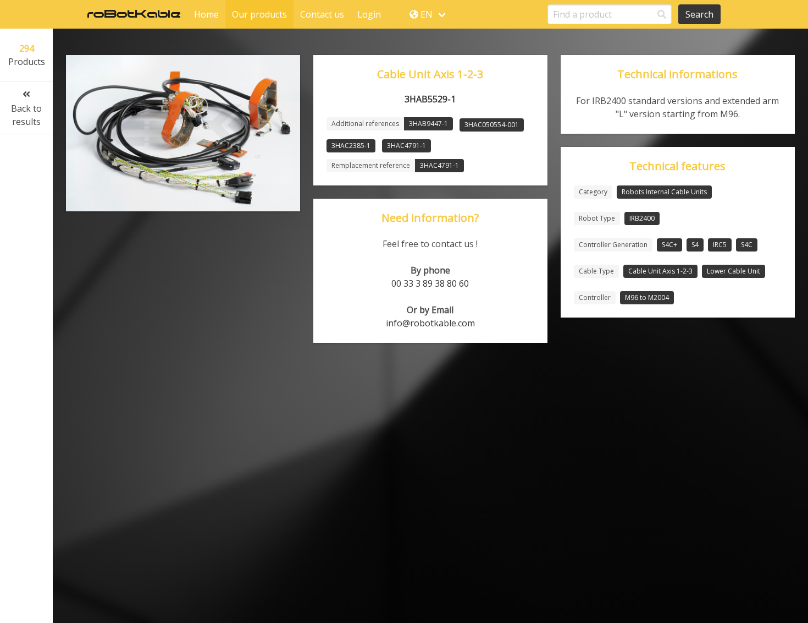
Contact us (322, 14)
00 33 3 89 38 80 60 (430, 283)
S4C (746, 244)
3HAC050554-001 (491, 124)
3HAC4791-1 (406, 145)
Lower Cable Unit (733, 271)
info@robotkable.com (430, 323)
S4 (695, 244)
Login (369, 14)
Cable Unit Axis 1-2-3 (660, 271)
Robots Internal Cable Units (664, 191)
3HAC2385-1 (350, 145)
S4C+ (669, 244)
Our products (259, 14)
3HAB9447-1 (428, 123)
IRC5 (720, 244)
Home (206, 14)
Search (699, 14)
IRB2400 (642, 218)
